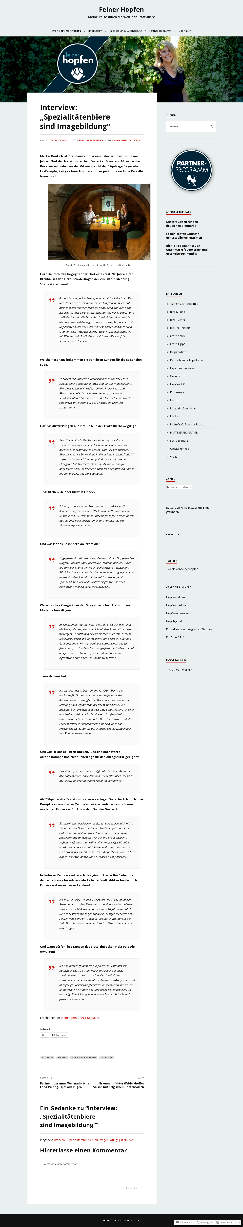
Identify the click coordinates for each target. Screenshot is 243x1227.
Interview (107, 1057)
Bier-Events (177, 320)
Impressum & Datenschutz (125, 30)
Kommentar (131, 1188)
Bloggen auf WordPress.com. (122, 1220)
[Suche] (211, 126)
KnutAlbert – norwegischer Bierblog (189, 629)
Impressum (95, 30)
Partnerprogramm (160, 30)
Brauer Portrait (180, 328)
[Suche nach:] (191, 126)
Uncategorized (179, 449)
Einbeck (62, 1057)
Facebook (172, 534)
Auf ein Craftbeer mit (184, 304)
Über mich (185, 30)
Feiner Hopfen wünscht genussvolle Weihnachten (184, 236)
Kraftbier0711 (175, 637)
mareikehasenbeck (91, 140)
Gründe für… (178, 376)
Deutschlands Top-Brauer (187, 360)
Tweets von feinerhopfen (182, 569)
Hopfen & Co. (178, 384)
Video (174, 456)
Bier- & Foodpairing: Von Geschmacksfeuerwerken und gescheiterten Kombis (187, 250)
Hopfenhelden (175, 597)
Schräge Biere (179, 440)
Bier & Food (177, 312)
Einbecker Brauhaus (84, 1057)
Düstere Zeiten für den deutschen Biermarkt (182, 224)
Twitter (171, 560)
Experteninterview (182, 368)
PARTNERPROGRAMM (184, 432)
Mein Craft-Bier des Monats (188, 424)
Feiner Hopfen (121, 9)
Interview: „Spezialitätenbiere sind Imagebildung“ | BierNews (93, 1140)
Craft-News (177, 336)
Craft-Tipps (177, 344)
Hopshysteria (175, 621)
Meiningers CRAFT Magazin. (80, 1018)
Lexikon (175, 400)
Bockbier (47, 1057)
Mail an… (176, 416)
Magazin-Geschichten (126, 140)
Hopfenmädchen (177, 605)
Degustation (178, 352)
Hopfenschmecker (178, 613)
